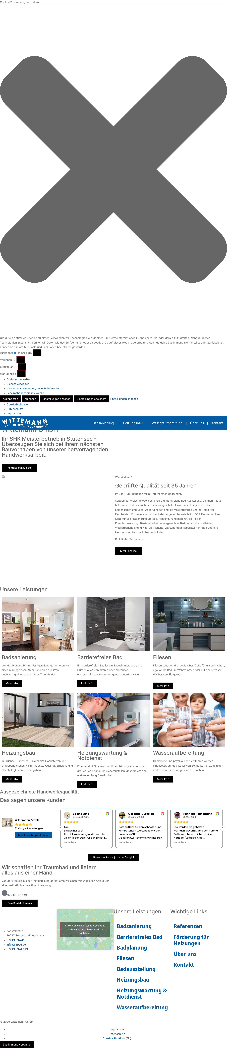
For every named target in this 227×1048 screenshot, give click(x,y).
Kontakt (217, 423)
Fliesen (125, 958)
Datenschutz (15, 409)
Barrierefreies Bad (139, 936)
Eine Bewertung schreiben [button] (33, 835)
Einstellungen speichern (91, 398)
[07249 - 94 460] (4, 893)
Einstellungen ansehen (56, 398)
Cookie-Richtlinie (17, 404)
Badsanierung (103, 423)
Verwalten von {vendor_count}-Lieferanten (33, 388)
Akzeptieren (10, 398)
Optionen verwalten (19, 379)
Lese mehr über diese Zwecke (25, 393)
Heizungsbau (133, 423)
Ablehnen (30, 398)
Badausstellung (136, 968)
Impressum (14, 413)
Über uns (197, 423)
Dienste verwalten (18, 384)
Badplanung (132, 947)
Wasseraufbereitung (167, 423)
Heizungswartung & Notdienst (142, 993)
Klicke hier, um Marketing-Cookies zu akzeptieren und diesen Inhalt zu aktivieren (85, 929)
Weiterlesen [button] (70, 842)
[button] (113, 170)
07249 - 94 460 (17, 894)
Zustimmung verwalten (17, 1044)
